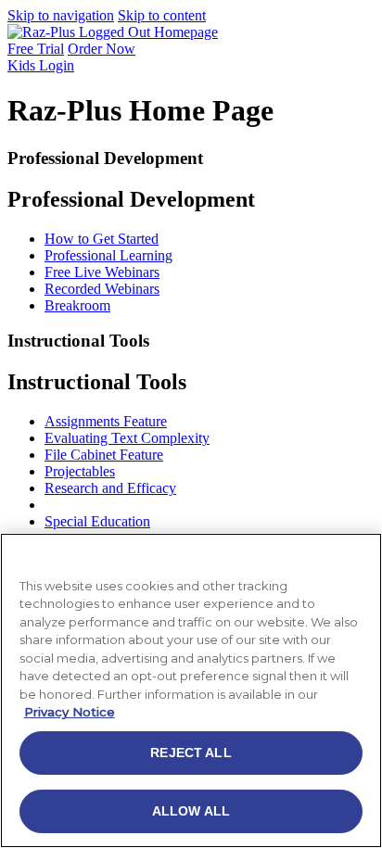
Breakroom (77, 305)
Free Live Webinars (102, 272)
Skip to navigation (60, 15)
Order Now (101, 49)
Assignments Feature (106, 421)
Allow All (191, 811)
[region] (191, 690)
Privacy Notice (69, 711)
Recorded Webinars (102, 289)
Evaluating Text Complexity (127, 438)
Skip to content (162, 15)
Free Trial (35, 49)
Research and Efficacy (110, 488)
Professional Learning (108, 255)
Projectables (80, 471)
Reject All (190, 752)
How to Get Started (102, 239)
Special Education (97, 521)
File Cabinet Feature (104, 454)
